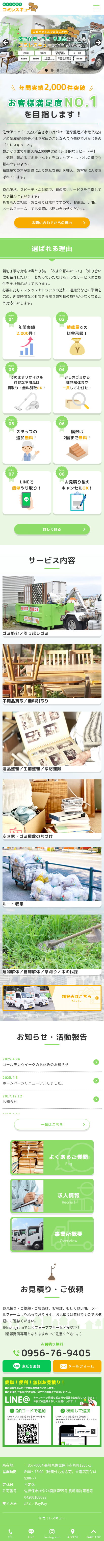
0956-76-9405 (56, 1352)
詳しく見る (52, 529)
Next (98, 42)
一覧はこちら (52, 1124)
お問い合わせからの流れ (52, 222)
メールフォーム (81, 1366)
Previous (6, 42)
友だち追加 (31, 1366)
